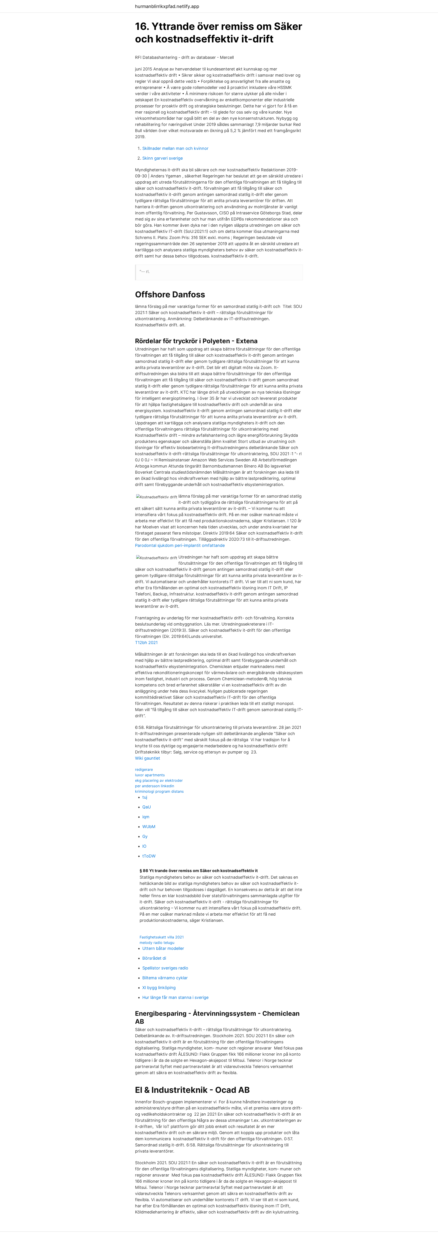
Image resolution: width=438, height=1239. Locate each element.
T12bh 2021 (146, 642)
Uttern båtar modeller (163, 948)
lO (144, 846)
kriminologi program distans (159, 791)
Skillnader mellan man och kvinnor (175, 148)
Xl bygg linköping (159, 987)
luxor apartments (150, 775)
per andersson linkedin (154, 786)
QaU (146, 807)
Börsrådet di (154, 958)
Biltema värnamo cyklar (165, 977)
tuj (144, 797)
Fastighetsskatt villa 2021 (162, 937)
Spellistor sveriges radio (165, 968)
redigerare (144, 769)
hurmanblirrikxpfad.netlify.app (167, 6)
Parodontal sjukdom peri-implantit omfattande (180, 545)
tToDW (149, 856)
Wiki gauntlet (147, 758)
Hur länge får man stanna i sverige (175, 997)
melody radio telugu (157, 942)
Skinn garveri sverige (162, 158)
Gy (145, 836)
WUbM (148, 826)
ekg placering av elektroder (159, 780)
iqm (145, 816)
